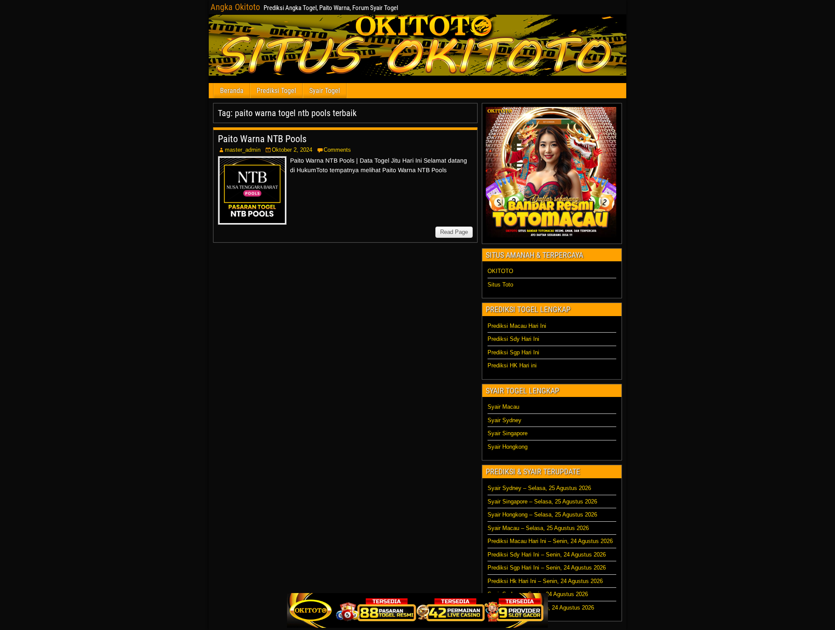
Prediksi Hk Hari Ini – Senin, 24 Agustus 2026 (545, 581)
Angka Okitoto (235, 7)
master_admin (243, 150)
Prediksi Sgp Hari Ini (513, 352)
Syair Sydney (504, 420)
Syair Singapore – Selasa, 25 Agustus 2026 (542, 501)
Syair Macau (503, 406)
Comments (337, 150)
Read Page (454, 232)
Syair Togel (324, 91)
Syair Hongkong (508, 446)
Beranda (232, 91)
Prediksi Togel (276, 91)
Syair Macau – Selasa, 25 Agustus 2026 (538, 528)
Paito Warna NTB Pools (262, 138)
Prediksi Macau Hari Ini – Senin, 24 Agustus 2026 (550, 541)
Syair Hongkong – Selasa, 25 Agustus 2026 (542, 514)
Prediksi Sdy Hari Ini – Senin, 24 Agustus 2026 (547, 554)
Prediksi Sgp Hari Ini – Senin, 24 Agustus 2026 (547, 567)
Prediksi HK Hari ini (512, 365)
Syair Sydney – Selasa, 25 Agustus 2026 (539, 488)
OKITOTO (500, 271)
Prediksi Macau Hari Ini (517, 326)
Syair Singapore (508, 433)
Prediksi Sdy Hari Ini (513, 339)
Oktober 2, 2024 (292, 150)
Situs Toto (500, 284)
